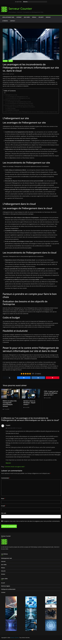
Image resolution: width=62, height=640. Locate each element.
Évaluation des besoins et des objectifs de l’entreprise (21, 107)
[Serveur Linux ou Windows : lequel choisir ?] (31, 390)
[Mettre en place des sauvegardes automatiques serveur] (10, 390)
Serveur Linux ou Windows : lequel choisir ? (29, 402)
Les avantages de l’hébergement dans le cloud (19, 101)
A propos (5, 21)
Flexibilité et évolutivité (13, 110)
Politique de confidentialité (8, 589)
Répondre (8, 463)
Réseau (34, 17)
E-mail (3, 506)
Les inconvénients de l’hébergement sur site (18, 98)
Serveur (48, 17)
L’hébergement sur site (11, 95)
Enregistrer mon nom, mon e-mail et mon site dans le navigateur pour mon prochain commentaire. (31, 521)
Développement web (8, 17)
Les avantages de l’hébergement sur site (17, 96)
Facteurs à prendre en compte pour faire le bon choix (19, 105)
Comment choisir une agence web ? (15, 466)
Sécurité (41, 17)
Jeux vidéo (27, 17)
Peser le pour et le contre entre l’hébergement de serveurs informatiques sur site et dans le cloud (31, 112)
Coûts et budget (11, 108)
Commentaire (5, 478)
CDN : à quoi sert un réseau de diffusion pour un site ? (51, 393)
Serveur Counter (20, 8)
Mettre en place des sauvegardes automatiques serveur (10, 403)
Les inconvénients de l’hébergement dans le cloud (20, 103)
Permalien (20, 428)
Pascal (12, 74)
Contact (12, 21)
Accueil (3, 583)
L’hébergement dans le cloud (12, 100)
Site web (3, 513)
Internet (19, 17)
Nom (3, 498)
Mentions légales (5, 586)
